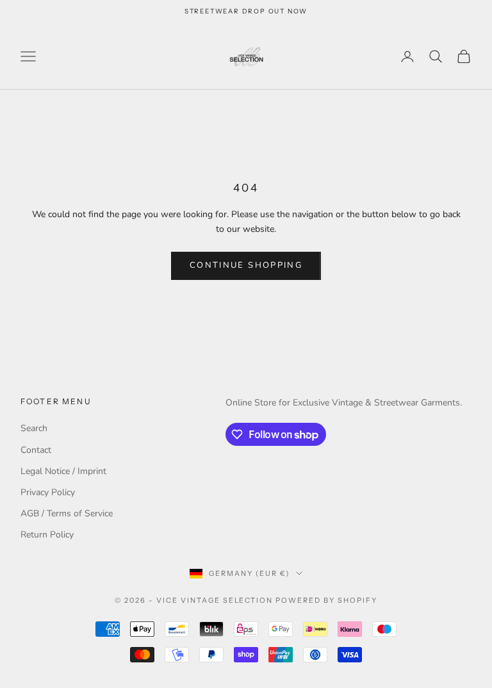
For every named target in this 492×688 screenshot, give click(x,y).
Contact (35, 450)
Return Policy (47, 534)
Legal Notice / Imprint (63, 471)
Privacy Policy (47, 492)
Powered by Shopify (326, 600)
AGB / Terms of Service (66, 513)
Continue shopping (246, 265)
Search (33, 428)
